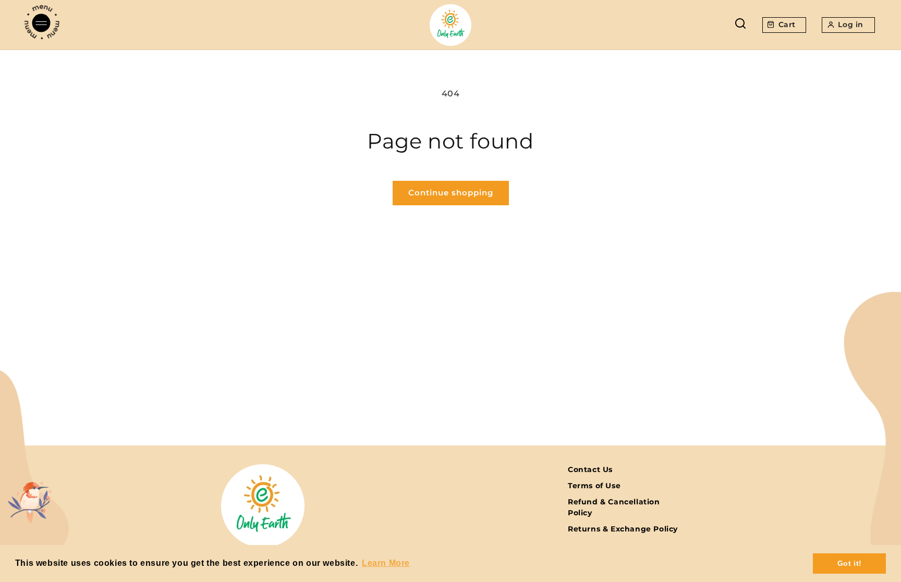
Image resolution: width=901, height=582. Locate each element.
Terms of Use (594, 485)
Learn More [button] (386, 563)
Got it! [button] (849, 563)
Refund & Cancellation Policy (614, 507)
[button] (42, 24)
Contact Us (590, 469)
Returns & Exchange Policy (623, 529)
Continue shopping (450, 192)
